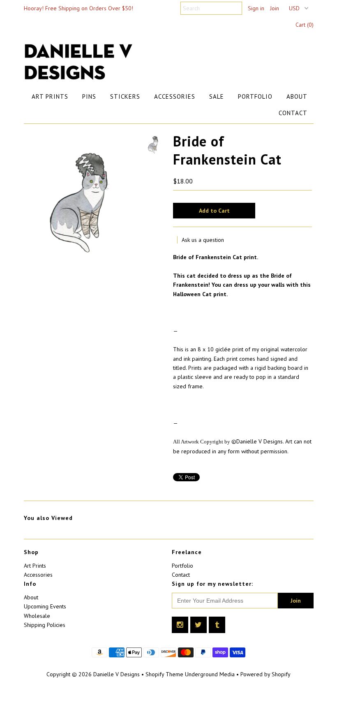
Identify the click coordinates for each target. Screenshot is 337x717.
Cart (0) (304, 24)
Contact (293, 113)
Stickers (125, 96)
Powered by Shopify (265, 674)
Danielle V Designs (116, 674)
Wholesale (37, 616)
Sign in (256, 8)
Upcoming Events (45, 606)
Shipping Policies (44, 625)
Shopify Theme (164, 674)
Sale (216, 96)
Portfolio (255, 96)
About (296, 96)
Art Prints (50, 96)
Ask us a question (203, 240)
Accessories (174, 96)
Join (274, 8)
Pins (89, 96)
